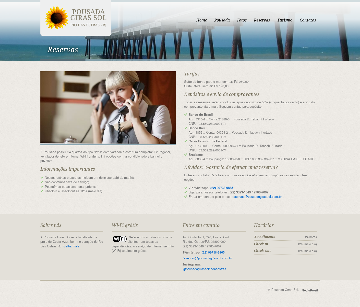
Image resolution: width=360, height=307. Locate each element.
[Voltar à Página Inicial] (75, 17)
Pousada (222, 20)
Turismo (284, 20)
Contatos (308, 20)
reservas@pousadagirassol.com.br (256, 196)
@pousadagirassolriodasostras (204, 268)
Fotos (242, 20)
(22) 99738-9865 (221, 187)
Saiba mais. (71, 246)
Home (201, 20)
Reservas (262, 20)
